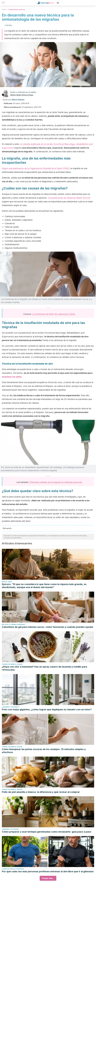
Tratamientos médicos (16, 9)
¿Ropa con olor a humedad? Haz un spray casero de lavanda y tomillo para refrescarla (44, 668)
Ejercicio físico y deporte (13, 869)
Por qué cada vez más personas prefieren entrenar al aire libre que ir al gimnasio (48, 871)
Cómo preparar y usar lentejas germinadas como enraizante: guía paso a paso (46, 831)
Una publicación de (69, 198)
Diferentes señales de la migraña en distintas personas (56, 482)
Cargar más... (48, 878)
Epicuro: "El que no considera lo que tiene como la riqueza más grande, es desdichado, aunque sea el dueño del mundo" (44, 586)
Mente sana (7, 582)
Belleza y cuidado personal (13, 624)
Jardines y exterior (10, 707)
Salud (4, 9)
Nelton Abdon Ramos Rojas (21, 95)
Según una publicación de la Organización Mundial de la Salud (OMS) (35, 168)
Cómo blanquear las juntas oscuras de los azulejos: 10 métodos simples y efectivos (44, 751)
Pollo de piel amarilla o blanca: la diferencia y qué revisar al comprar (41, 792)
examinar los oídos (11, 376)
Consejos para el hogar (12, 664)
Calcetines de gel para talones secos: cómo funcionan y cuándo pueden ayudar (47, 627)
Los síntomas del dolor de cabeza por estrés (53, 314)
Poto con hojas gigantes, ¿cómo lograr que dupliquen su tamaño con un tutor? (47, 709)
